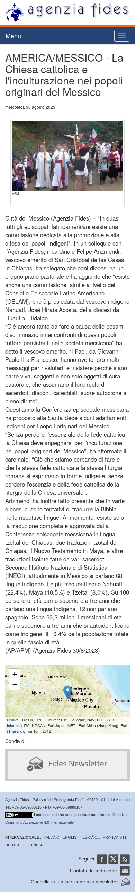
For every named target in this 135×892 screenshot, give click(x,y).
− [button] (14, 684)
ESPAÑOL (91, 837)
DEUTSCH (14, 845)
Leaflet (12, 719)
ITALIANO (51, 837)
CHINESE (35, 845)
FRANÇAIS (112, 837)
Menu (13, 35)
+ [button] (14, 674)
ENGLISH (71, 837)
